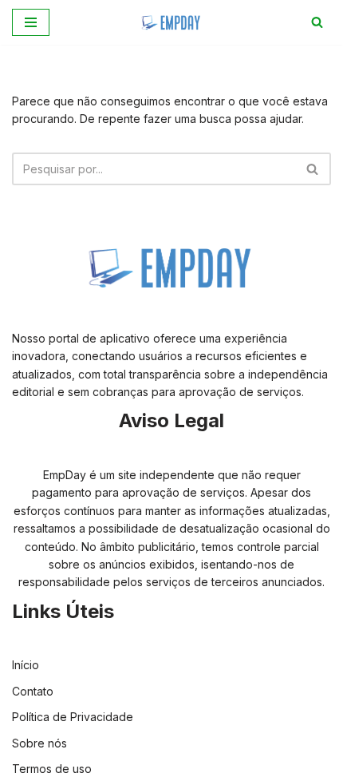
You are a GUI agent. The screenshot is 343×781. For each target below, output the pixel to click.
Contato (32, 691)
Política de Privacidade (72, 717)
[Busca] (317, 22)
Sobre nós (39, 743)
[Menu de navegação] (30, 22)
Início (25, 665)
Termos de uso (52, 768)
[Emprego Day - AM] (171, 22)
